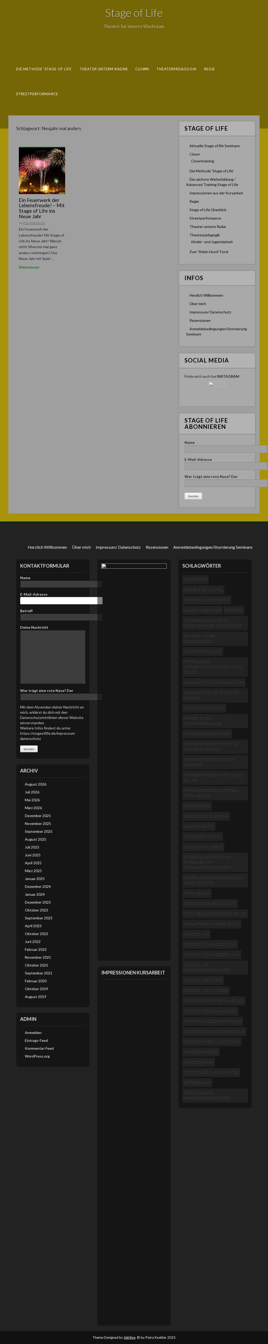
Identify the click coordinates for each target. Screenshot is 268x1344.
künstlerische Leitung (206, 816)
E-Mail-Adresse (198, 459)
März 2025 (33, 870)
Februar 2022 (36, 949)
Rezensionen (200, 320)
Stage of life (196, 934)
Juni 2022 (33, 941)
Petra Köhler (197, 893)
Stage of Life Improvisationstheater (207, 967)
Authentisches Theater (207, 600)
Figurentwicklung (203, 651)
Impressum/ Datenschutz (210, 312)
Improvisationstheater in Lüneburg (209, 762)
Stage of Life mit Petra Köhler (214, 1001)
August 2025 (35, 839)
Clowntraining (202, 161)
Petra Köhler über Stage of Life (215, 913)
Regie (209, 69)
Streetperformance (37, 94)
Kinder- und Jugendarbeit (212, 241)
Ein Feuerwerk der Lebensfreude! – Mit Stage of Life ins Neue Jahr (42, 208)
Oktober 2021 (36, 965)
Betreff (26, 611)
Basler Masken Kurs (203, 610)
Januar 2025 (35, 878)
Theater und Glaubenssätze (211, 1072)
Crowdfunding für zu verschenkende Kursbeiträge (213, 623)
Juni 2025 (33, 855)
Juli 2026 (32, 792)
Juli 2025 (32, 847)
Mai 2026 (32, 800)
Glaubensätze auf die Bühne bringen (211, 695)
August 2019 (35, 996)
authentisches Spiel (203, 590)
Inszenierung (197, 806)
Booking (234, 610)
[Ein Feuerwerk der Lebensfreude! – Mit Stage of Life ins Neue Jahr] (42, 170)
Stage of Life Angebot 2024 (210, 944)
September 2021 (38, 973)
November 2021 (38, 957)
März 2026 (33, 808)
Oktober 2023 (36, 910)
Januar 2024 (35, 894)
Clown (142, 69)
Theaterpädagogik (177, 69)
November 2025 (38, 823)
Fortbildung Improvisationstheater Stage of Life (213, 666)
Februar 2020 (36, 981)
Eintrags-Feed (36, 1040)
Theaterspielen (199, 1062)
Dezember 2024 (38, 886)
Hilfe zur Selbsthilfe (204, 708)
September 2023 (38, 918)
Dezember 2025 (38, 815)
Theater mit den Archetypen (212, 1041)
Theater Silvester (201, 1052)
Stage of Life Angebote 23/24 (212, 954)
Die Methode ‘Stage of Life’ (44, 69)
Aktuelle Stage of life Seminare (214, 145)
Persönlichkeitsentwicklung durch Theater (213, 880)
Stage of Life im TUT (203, 980)
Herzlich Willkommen (206, 295)
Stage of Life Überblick (207, 209)
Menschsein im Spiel (203, 836)
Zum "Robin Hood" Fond (208, 251)
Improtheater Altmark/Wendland (203, 721)
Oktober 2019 (36, 988)
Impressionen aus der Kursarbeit (216, 193)
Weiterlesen (29, 267)
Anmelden (33, 1032)
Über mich (197, 303)
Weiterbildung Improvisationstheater (207, 1095)
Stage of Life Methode (206, 990)
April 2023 (33, 926)
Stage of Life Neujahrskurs (210, 1011)
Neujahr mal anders (203, 847)
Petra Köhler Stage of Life (210, 903)
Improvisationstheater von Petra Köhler (211, 793)
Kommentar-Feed (39, 1048)
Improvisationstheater (207, 734)
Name (190, 442)
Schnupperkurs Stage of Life (212, 924)
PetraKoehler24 (34, 223)
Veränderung (197, 1082)
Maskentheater (199, 826)
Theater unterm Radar (104, 69)
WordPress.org (37, 1056)
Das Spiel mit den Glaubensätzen (200, 638)
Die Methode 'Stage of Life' (211, 171)
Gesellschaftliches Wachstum (214, 682)
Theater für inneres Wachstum (214, 1031)
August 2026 (35, 784)
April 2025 (33, 863)
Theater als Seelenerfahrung (213, 1021)
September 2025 (38, 831)
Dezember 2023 (38, 902)
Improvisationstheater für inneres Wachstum (211, 746)
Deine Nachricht (34, 627)
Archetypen (195, 579)
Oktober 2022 (36, 933)
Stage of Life (134, 12)
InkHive (129, 1337)
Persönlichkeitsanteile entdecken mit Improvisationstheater (207, 862)
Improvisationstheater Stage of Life (213, 777)
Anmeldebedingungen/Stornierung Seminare (212, 547)
